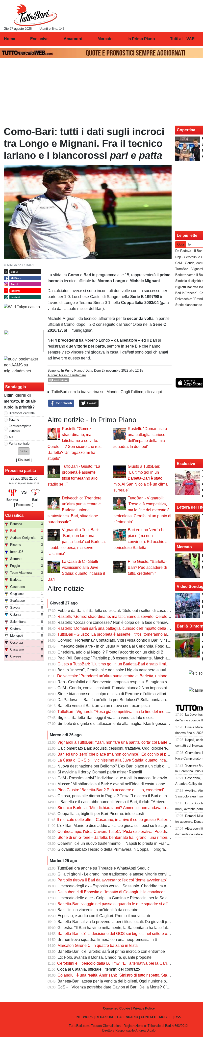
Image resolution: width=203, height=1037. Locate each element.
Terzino (14, 419)
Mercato (184, 547)
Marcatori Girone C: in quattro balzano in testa (97, 945)
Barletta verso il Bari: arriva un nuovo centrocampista (103, 706)
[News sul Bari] (35, 15)
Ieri (190, 244)
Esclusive (186, 464)
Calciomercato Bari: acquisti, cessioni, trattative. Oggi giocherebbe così (119, 748)
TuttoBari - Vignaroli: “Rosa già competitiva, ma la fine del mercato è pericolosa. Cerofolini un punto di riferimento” (142, 510)
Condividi (63, 403)
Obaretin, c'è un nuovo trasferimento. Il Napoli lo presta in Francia (114, 843)
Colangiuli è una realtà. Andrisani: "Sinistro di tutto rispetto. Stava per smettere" (126, 975)
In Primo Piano (71, 370)
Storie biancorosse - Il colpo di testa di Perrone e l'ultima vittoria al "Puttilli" (122, 694)
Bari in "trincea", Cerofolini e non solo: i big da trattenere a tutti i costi (117, 670)
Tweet (91, 403)
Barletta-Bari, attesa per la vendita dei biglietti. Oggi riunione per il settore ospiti (126, 981)
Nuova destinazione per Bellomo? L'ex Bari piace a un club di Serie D (118, 766)
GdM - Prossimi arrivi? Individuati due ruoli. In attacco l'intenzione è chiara (122, 778)
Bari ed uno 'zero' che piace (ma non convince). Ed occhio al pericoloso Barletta (127, 754)
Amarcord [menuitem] (73, 39)
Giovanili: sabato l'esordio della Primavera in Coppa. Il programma (115, 849)
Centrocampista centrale (20, 428)
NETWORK (84, 1017)
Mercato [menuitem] (105, 39)
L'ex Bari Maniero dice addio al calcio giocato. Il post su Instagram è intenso (123, 825)
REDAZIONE (105, 1017)
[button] (23, 451)
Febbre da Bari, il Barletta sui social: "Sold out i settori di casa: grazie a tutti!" (124, 610)
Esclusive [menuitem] (39, 39)
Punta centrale (19, 443)
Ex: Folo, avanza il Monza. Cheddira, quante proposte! (104, 957)
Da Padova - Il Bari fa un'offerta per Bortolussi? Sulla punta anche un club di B (125, 700)
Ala (11, 437)
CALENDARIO (127, 1017)
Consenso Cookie (116, 1008)
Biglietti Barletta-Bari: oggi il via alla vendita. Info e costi (105, 717)
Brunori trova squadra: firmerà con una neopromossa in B (107, 939)
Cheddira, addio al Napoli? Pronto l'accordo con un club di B (110, 652)
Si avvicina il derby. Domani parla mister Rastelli (99, 772)
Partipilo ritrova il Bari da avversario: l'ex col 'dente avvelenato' (112, 880)
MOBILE (165, 1017)
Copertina (186, 130)
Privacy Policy (144, 1008)
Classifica (14, 515)
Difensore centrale (22, 413)
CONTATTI (148, 1017)
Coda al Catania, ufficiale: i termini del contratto (98, 969)
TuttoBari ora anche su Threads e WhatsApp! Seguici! (104, 868)
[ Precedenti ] (23, 505)
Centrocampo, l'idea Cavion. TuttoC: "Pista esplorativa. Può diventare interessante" (130, 831)
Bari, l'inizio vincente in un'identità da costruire (97, 910)
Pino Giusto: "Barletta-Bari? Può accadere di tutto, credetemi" (147, 567)
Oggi (180, 244)
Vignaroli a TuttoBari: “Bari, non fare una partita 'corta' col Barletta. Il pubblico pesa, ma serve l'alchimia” (77, 542)
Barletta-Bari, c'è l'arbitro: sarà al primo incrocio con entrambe (111, 951)
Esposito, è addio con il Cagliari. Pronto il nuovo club (103, 916)
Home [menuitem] (9, 39)
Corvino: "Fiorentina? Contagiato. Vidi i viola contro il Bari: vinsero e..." (119, 640)
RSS (178, 1017)
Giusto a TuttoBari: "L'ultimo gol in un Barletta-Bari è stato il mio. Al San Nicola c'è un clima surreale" (140, 478)
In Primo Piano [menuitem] (141, 39)
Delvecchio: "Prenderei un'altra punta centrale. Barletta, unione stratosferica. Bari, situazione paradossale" (75, 510)
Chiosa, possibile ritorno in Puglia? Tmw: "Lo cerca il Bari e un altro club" (121, 796)
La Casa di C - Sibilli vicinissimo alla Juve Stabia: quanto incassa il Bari (120, 760)
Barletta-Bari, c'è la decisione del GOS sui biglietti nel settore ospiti (115, 933)
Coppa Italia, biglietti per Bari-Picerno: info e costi (100, 814)
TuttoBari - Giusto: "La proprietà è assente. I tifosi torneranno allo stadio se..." (124, 634)
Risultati (24, 460)
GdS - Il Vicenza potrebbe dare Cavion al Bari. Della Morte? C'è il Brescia (121, 987)
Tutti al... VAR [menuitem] (182, 39)
